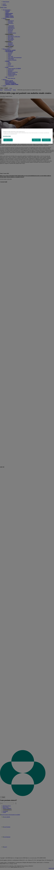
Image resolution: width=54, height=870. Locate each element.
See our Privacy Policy (7, 136)
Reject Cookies (36, 139)
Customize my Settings (8, 139)
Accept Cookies (46, 139)
